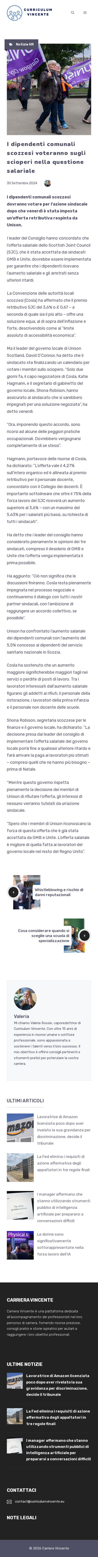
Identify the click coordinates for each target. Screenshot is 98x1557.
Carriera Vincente (55, 1548)
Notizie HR (25, 44)
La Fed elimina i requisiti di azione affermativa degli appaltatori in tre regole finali (63, 1163)
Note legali (21, 1517)
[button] (73, 13)
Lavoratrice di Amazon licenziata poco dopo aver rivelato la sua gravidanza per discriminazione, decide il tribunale (63, 1130)
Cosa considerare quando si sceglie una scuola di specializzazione (43, 935)
